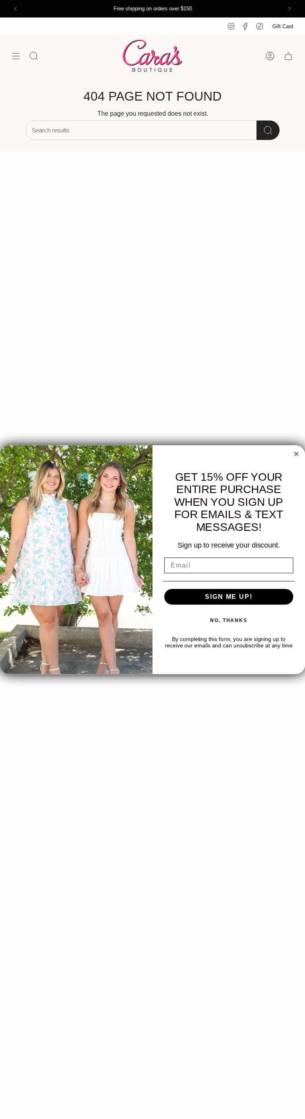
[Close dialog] (296, 453)
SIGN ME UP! (228, 596)
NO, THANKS (228, 620)
